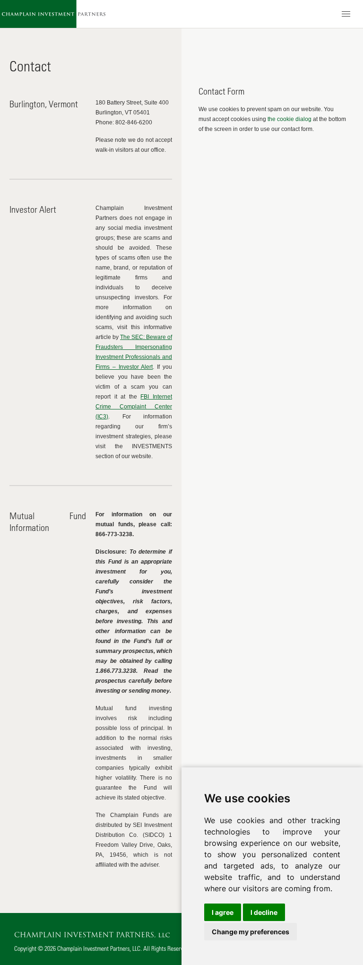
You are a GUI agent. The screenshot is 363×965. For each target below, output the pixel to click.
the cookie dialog (289, 119)
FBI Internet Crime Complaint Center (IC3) (133, 406)
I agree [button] (222, 912)
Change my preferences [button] (250, 932)
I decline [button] (264, 912)
